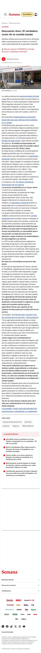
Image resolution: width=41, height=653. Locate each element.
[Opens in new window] (7, 626)
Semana (4, 23)
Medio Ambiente (27, 426)
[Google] (3, 626)
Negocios (16, 426)
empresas (6, 426)
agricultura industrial (19, 203)
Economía (28, 422)
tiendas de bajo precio (11, 141)
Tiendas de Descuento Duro (12, 422)
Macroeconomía (14, 23)
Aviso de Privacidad (9, 632)
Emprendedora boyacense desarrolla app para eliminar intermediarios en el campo (20, 120)
